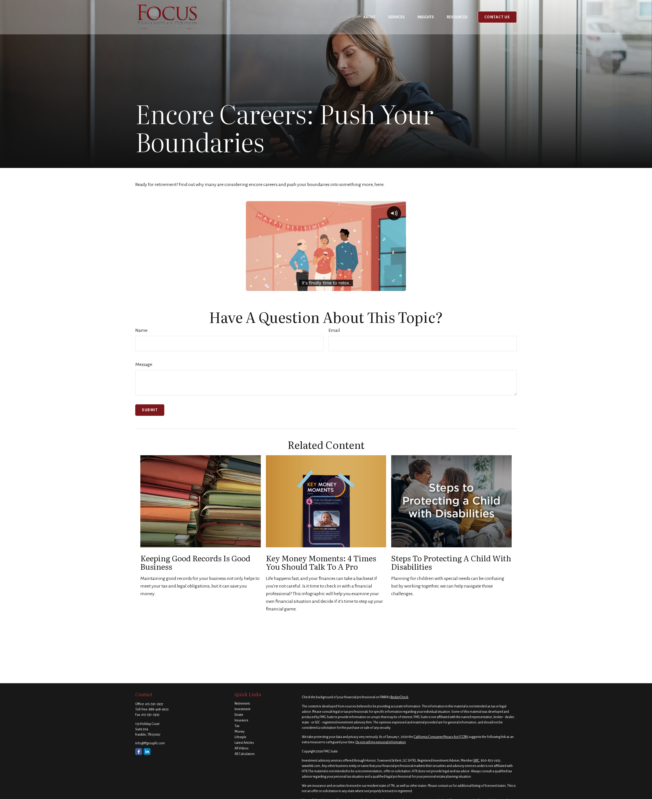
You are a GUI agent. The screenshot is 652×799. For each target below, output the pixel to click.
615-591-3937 (154, 704)
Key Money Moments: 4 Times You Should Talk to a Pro (321, 562)
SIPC (476, 760)
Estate (239, 715)
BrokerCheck (399, 697)
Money (239, 731)
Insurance (241, 720)
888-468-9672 (159, 709)
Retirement (242, 703)
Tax (237, 726)
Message (143, 364)
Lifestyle (240, 737)
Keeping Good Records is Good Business (195, 562)
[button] (369, 17)
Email (334, 330)
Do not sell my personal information (381, 742)
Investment (242, 709)
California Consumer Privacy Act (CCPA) (441, 737)
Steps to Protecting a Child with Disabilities (451, 562)
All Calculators (245, 754)
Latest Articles (244, 743)
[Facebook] (138, 751)
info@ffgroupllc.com (150, 743)
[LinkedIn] (147, 751)
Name (141, 330)
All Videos (242, 748)
